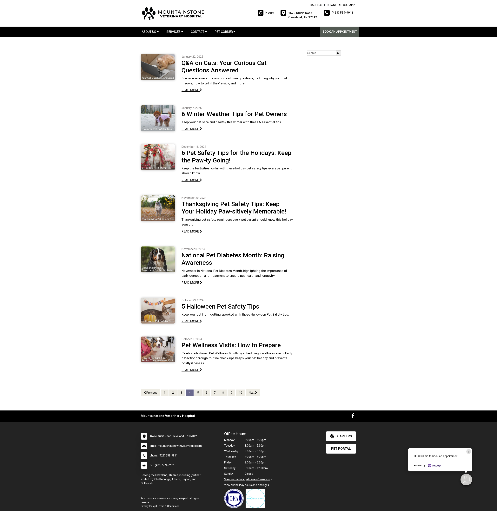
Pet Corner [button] (224, 32)
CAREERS (316, 5)
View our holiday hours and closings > (247, 485)
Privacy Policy (148, 506)
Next (252, 392)
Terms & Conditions (168, 506)
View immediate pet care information (247, 479)
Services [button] (173, 32)
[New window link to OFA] (235, 498)
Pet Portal (341, 448)
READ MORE (191, 90)
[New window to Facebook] (352, 416)
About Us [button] (149, 32)
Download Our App (341, 5)
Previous (151, 392)
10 (240, 392)
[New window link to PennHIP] (256, 498)
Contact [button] (198, 32)
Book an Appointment (340, 31)
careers (344, 436)
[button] (466, 479)
